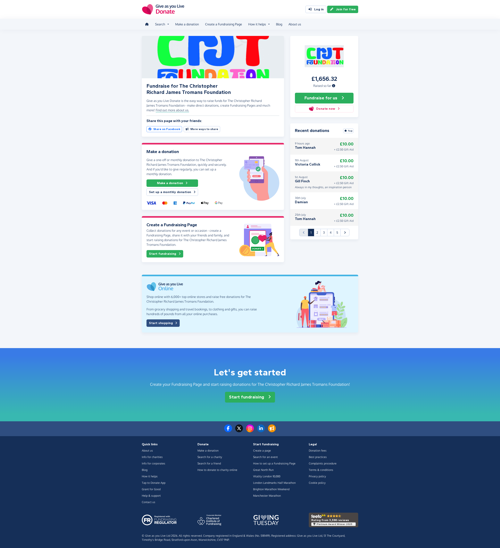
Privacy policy (317, 476)
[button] (333, 86)
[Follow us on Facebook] (228, 431)
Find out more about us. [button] (172, 110)
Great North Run (263, 469)
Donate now (325, 108)
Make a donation (187, 24)
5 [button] (337, 232)
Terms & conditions (321, 469)
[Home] (147, 24)
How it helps (150, 476)
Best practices (318, 457)
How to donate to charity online (217, 469)
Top (350, 130)
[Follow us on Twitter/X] (239, 431)
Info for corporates (153, 463)
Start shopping (161, 323)
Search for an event (265, 457)
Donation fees (318, 450)
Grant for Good (151, 489)
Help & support (151, 495)
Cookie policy (317, 482)
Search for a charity (209, 457)
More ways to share (204, 129)
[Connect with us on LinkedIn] (261, 431)
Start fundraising (162, 254)
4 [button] (330, 232)
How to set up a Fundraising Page (274, 463)
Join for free (346, 9)
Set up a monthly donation (170, 192)
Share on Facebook (166, 129)
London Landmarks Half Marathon (274, 482)
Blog (279, 24)
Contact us (148, 502)
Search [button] (160, 24)
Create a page (262, 450)
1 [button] (312, 232)
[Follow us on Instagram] (250, 431)
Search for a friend (209, 463)
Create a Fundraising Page (223, 24)
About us (294, 24)
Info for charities (152, 457)
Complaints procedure (323, 463)
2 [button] (317, 232)
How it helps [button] (257, 24)
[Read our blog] (272, 431)
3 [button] (324, 232)
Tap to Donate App (153, 482)
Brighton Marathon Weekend (271, 489)
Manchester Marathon (267, 495)
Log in (319, 9)
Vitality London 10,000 (266, 476)
